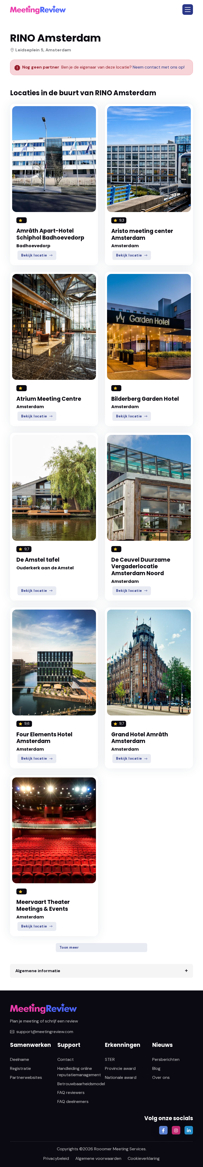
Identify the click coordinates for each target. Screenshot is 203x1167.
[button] (187, 9)
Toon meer (69, 947)
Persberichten (165, 1059)
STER (110, 1059)
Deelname (19, 1059)
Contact (65, 1059)
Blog (156, 1068)
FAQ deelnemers (73, 1101)
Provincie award (120, 1068)
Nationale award (120, 1077)
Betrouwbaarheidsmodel (81, 1084)
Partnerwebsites (26, 1077)
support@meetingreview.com (44, 1031)
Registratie (20, 1068)
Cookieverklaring (144, 1158)
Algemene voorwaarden (98, 1158)
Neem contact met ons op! (158, 67)
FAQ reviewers (71, 1092)
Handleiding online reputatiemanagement (79, 1072)
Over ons (161, 1077)
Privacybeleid (56, 1158)
